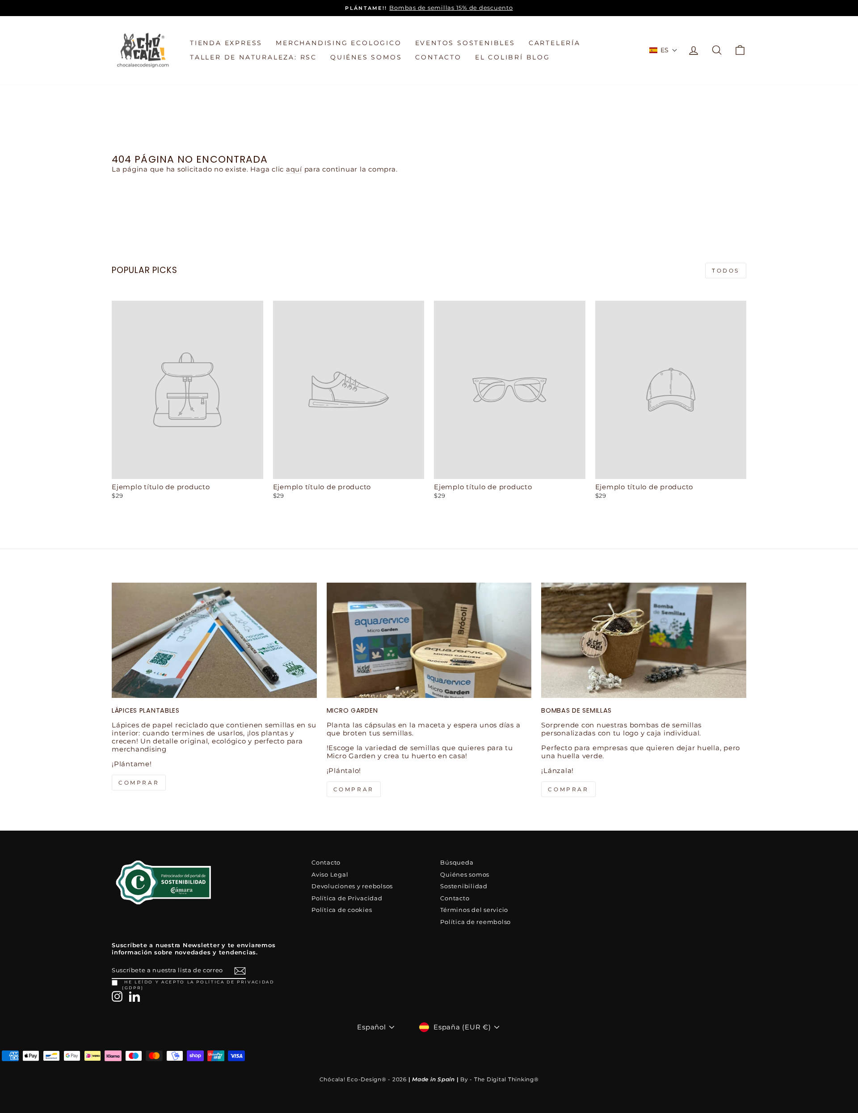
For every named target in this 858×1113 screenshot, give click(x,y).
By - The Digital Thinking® (499, 1079)
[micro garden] (429, 640)
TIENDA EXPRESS (226, 43)
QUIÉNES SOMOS (366, 57)
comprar (138, 782)
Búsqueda (456, 862)
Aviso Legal (329, 874)
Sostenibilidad (464, 886)
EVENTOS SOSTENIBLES (465, 43)
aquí (294, 169)
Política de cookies (341, 910)
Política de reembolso (475, 922)
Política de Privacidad (347, 898)
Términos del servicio (474, 910)
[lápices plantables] (214, 640)
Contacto (326, 862)
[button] (663, 50)
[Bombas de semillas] (643, 640)
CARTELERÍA (554, 43)
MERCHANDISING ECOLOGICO (338, 43)
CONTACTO (438, 57)
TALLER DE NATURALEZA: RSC (253, 57)
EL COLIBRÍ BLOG (512, 57)
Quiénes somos (464, 874)
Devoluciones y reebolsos (352, 886)
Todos (726, 270)
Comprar (568, 789)
